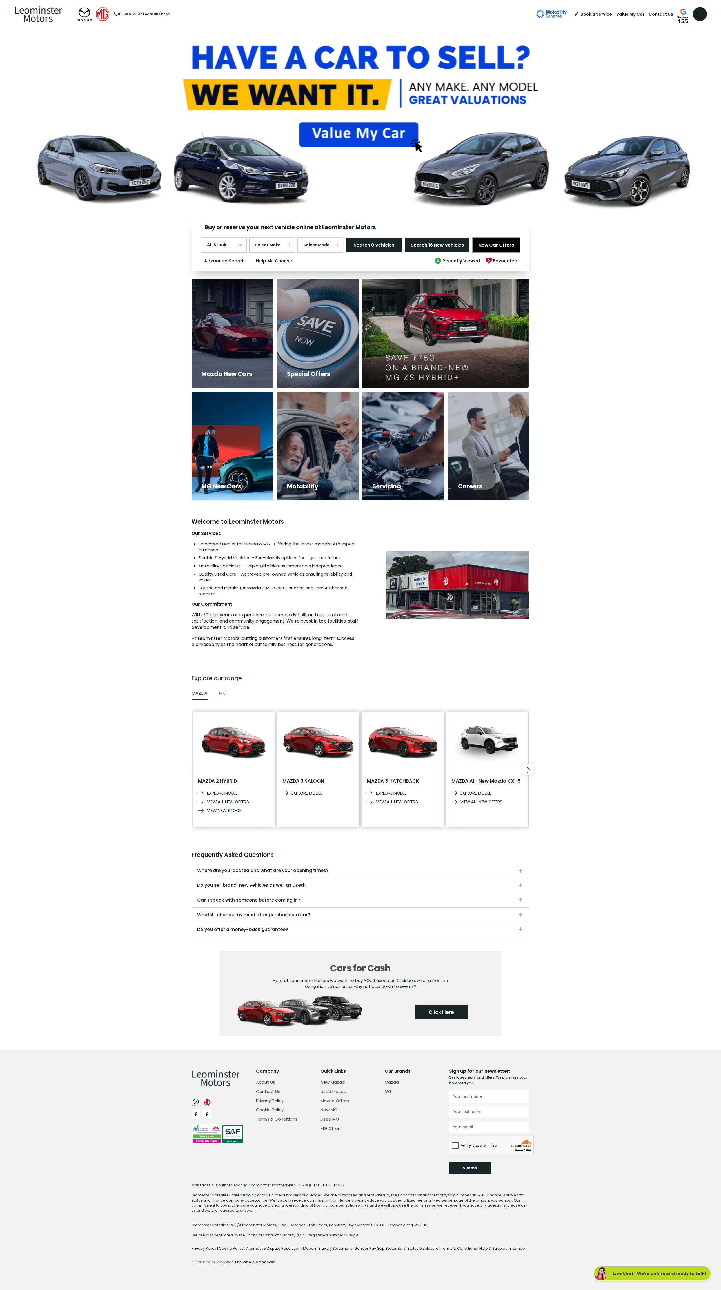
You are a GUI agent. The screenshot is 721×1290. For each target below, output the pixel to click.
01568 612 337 (130, 14)
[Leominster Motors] (38, 14)
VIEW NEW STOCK (224, 810)
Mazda (392, 1082)
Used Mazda (333, 1091)
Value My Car (630, 14)
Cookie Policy (270, 1110)
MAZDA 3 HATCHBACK (393, 781)
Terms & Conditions (276, 1119)
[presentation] (192, 769)
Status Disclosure (423, 1248)
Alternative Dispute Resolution (273, 1248)
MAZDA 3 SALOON (303, 781)
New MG (329, 1110)
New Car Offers (496, 245)
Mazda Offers (335, 1101)
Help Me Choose (274, 261)
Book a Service (596, 14)
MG (388, 1091)
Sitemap (517, 1248)
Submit (470, 1168)
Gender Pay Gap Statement (380, 1248)
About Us (265, 1082)
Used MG (330, 1119)
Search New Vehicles (437, 245)
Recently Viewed (458, 261)
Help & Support (493, 1248)
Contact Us (661, 14)
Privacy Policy (270, 1101)
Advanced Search (224, 261)
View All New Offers (228, 802)
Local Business (156, 14)
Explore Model (222, 793)
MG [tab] (222, 693)
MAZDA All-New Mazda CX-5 (485, 781)
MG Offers (331, 1128)
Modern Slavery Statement (328, 1248)
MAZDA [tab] (200, 693)
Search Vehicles (374, 245)
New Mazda (333, 1082)
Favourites (502, 261)
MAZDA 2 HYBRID (217, 781)
